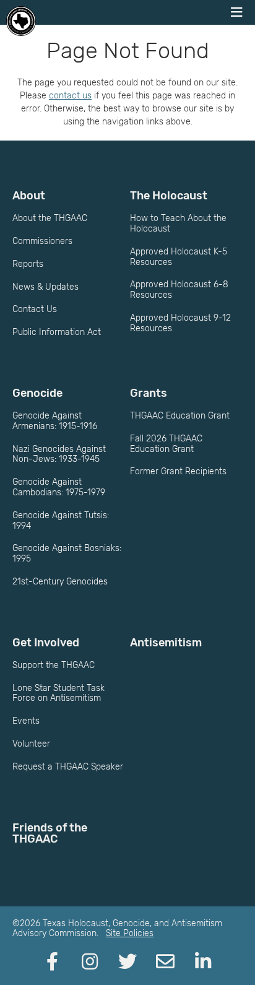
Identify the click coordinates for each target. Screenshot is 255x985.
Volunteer (31, 744)
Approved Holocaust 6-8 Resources (179, 289)
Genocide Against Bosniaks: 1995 (66, 553)
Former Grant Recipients (178, 471)
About (28, 195)
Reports (27, 264)
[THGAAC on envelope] (165, 962)
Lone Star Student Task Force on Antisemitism (58, 693)
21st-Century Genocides (60, 581)
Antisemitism (166, 642)
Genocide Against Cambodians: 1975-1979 (58, 487)
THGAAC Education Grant (180, 415)
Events (26, 721)
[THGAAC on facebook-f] (52, 962)
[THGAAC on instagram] (89, 962)
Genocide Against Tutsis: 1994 (60, 520)
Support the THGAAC (53, 665)
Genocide (37, 393)
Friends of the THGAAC (49, 833)
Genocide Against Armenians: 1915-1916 (54, 421)
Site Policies (129, 933)
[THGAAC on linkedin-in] (203, 962)
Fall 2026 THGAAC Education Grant (166, 443)
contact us (70, 95)
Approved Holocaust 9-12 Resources (180, 323)
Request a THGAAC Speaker (67, 767)
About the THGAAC (49, 218)
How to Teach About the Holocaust (178, 223)
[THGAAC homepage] (21, 21)
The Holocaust (168, 195)
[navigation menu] (236, 12)
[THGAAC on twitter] (127, 962)
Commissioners (42, 241)
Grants (148, 393)
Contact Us (34, 309)
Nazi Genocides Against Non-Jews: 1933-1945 (59, 454)
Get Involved (45, 642)
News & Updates (45, 287)
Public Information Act (56, 332)
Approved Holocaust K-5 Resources (178, 256)
